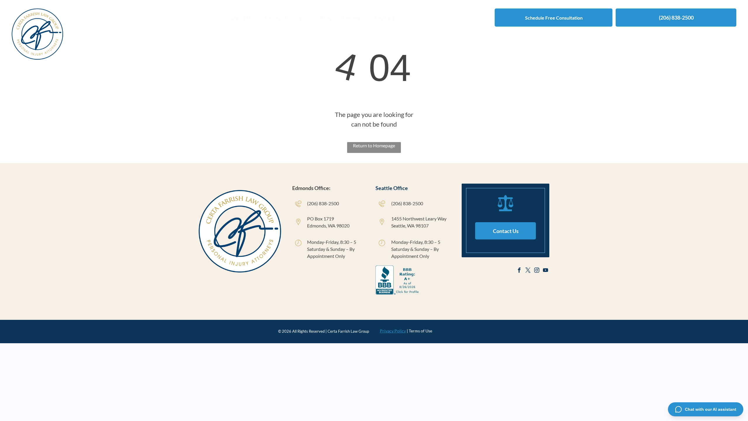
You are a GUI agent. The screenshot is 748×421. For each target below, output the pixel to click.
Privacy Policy (393, 330)
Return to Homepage (374, 145)
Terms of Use (420, 330)
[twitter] (528, 270)
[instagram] (537, 270)
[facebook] (519, 270)
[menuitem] (242, 18)
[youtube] (545, 270)
